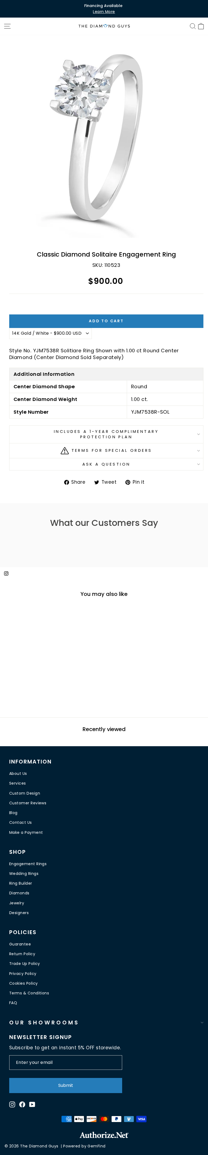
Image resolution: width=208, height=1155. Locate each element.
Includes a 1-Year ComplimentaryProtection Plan (106, 434)
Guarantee (20, 944)
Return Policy (22, 954)
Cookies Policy (23, 983)
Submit (65, 1085)
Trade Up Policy (24, 963)
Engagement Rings (28, 864)
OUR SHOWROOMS (44, 1022)
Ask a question (106, 464)
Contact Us (20, 822)
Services (17, 783)
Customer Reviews (27, 803)
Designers (19, 912)
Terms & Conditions (29, 993)
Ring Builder (20, 883)
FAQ (13, 1002)
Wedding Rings (23, 873)
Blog (13, 812)
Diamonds (19, 893)
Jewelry (16, 903)
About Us (18, 773)
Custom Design (24, 793)
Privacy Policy (22, 973)
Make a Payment (26, 832)
